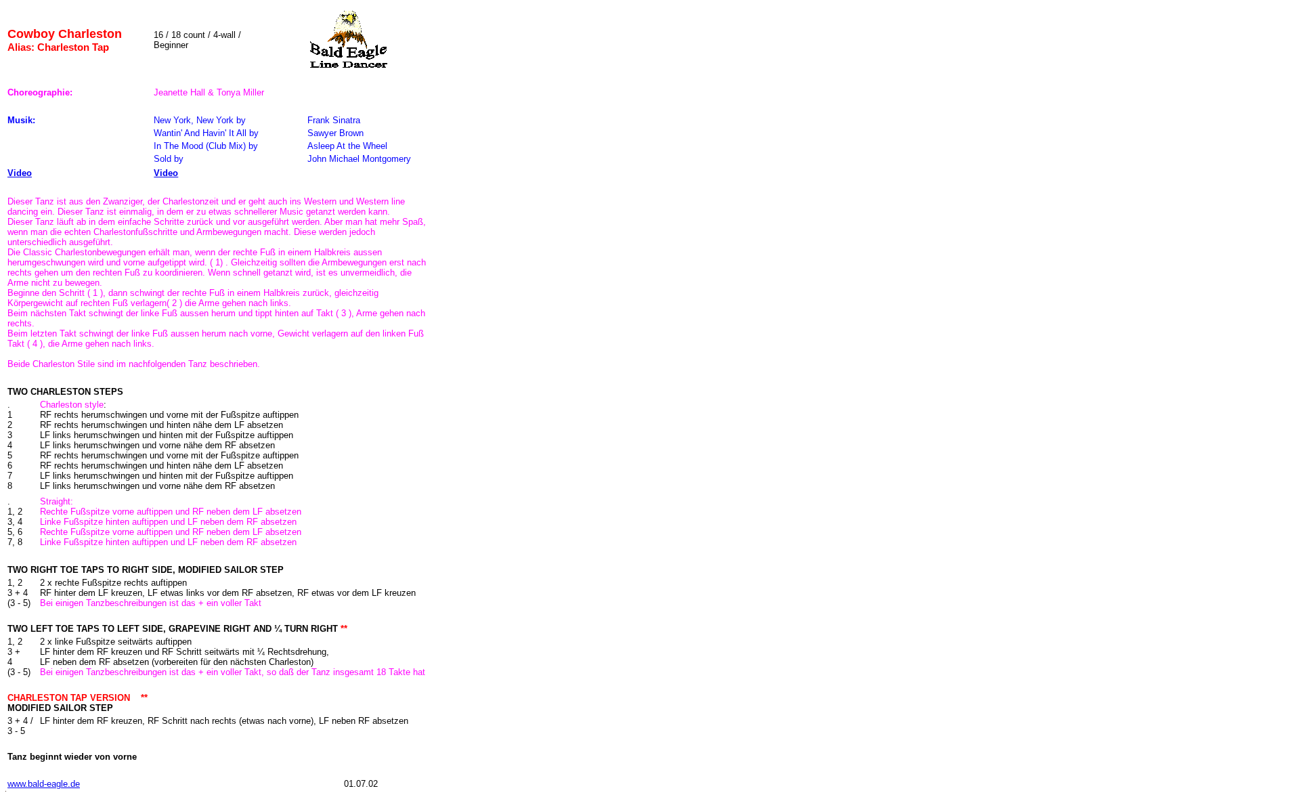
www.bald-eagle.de (43, 784)
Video (19, 173)
